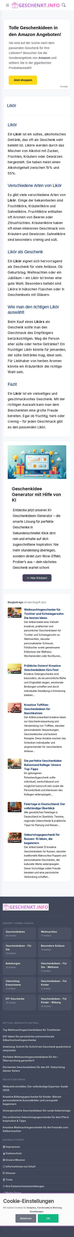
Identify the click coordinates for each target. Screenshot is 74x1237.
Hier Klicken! (38, 578)
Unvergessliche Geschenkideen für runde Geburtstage (36, 1110)
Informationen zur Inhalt (20, 1166)
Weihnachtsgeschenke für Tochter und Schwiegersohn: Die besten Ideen (44, 614)
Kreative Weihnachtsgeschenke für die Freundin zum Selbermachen (35, 1129)
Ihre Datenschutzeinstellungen (24, 1186)
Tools (9, 1179)
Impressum (12, 1146)
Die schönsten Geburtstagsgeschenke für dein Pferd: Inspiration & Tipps (36, 1119)
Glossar (10, 1173)
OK (48, 1218)
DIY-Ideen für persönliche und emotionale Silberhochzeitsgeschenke (28, 1038)
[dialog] (37, 1209)
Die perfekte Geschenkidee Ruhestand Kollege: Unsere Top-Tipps (43, 765)
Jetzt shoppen (23, 80)
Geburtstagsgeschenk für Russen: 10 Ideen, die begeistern (42, 839)
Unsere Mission (15, 1159)
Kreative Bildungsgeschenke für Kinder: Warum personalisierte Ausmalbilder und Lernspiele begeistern (32, 1100)
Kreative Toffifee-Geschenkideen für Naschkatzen (37, 709)
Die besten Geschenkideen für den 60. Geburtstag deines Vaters (34, 1069)
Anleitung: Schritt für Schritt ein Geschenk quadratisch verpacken (37, 1048)
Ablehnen (26, 1218)
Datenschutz (13, 1153)
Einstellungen (36, 1211)
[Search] (63, 5)
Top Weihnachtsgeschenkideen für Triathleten (31, 1029)
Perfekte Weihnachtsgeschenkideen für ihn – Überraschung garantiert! (30, 1058)
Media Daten (13, 1192)
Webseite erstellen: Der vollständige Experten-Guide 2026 (35, 1088)
